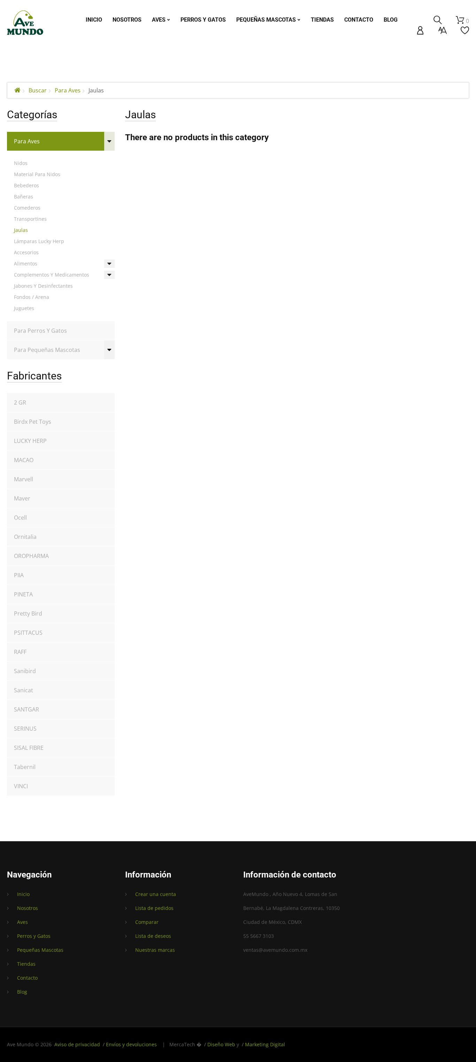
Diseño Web (221, 1044)
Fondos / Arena (31, 297)
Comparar (147, 922)
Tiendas (26, 964)
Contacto (27, 977)
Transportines (30, 219)
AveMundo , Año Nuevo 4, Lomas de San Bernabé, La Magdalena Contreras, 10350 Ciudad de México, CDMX (291, 908)
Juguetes (24, 308)
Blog (22, 991)
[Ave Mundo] (25, 22)
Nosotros (27, 908)
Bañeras (23, 196)
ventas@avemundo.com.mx (275, 950)
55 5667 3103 (258, 936)
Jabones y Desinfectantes (43, 286)
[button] (420, 30)
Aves (22, 922)
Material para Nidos (37, 174)
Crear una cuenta (155, 894)
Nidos (21, 163)
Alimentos (25, 263)
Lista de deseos (153, 936)
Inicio (23, 894)
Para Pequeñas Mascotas (47, 350)
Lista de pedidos (154, 908)
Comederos (27, 207)
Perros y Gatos (34, 936)
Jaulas (21, 230)
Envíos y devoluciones (131, 1044)
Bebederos (26, 185)
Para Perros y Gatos (40, 330)
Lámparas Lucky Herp (39, 241)
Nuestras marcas (155, 950)
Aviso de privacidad (77, 1044)
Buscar (38, 90)
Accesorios (26, 252)
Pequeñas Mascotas (40, 950)
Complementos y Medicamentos (51, 274)
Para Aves (67, 90)
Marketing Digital (265, 1044)
